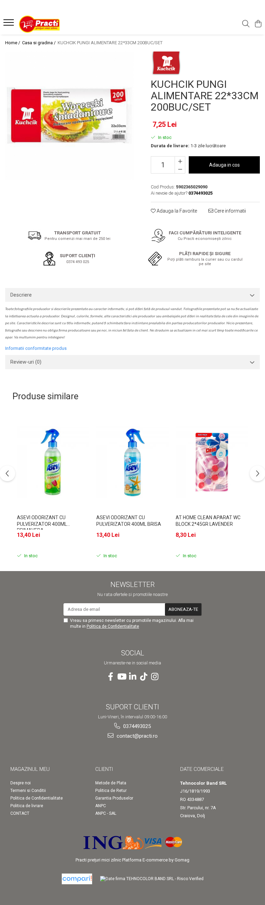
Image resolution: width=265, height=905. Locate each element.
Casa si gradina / (39, 42)
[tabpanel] (69, 116)
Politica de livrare (26, 805)
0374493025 (136, 726)
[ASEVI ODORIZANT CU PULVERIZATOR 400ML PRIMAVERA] (53, 462)
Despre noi (20, 783)
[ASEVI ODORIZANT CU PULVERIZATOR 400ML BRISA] (132, 462)
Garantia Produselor (114, 798)
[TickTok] (143, 677)
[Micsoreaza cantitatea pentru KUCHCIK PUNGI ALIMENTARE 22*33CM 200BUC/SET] (180, 169)
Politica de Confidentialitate (113, 626)
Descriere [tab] (21, 295)
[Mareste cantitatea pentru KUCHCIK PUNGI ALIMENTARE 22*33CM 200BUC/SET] (180, 160)
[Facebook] (110, 677)
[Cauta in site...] (245, 24)
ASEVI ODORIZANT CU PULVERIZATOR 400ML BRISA (128, 520)
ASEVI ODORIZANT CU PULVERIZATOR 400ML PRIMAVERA (42, 522)
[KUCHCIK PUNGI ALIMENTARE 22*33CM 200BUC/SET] (69, 116)
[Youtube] (121, 677)
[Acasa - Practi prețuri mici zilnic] (46, 24)
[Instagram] (154, 677)
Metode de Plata (110, 783)
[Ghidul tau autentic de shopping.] (77, 879)
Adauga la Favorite (176, 211)
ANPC (100, 805)
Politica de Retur (111, 790)
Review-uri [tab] (25, 362)
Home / (13, 42)
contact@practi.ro (136, 736)
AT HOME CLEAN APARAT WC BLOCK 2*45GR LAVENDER (208, 520)
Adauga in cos (224, 165)
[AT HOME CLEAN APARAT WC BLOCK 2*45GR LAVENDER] (212, 462)
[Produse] (9, 24)
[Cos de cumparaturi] (258, 24)
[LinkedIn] (132, 677)
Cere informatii (229, 211)
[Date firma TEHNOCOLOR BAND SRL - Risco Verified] (152, 879)
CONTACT (19, 813)
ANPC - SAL (105, 813)
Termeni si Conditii (28, 790)
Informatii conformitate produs (36, 348)
